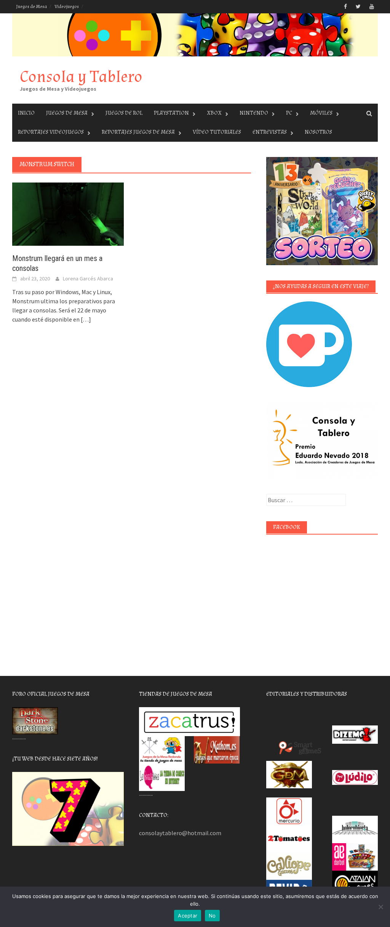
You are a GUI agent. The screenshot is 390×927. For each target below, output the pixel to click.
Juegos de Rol (123, 113)
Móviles (321, 113)
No (212, 916)
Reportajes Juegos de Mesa (138, 132)
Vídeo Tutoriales (217, 132)
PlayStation (171, 113)
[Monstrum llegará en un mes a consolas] (68, 213)
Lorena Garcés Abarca (88, 278)
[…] (85, 319)
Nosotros (318, 132)
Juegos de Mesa (31, 7)
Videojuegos (66, 7)
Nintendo (254, 113)
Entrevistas (270, 132)
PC (289, 113)
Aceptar (187, 916)
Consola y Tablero (81, 77)
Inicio (26, 113)
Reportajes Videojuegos (51, 132)
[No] (380, 907)
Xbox (214, 113)
